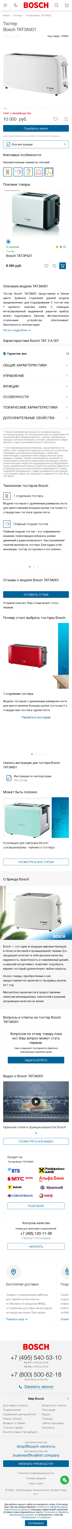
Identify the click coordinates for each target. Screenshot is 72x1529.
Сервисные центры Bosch (19, 1414)
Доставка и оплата (15, 1405)
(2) (64, 247)
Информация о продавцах (36, 1517)
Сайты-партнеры (53, 1423)
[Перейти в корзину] (66, 5)
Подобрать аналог (36, 128)
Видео (46, 1414)
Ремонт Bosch (12, 1418)
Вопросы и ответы (54, 1405)
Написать (36, 1246)
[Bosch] (36, 5)
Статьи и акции (13, 1427)
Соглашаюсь (36, 1523)
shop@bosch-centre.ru (36, 1446)
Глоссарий (48, 1409)
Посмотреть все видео (36, 1141)
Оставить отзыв (36, 594)
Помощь (47, 1418)
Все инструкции (22, 144)
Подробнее (36, 1206)
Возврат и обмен (14, 1423)
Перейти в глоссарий (36, 717)
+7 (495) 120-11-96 (36, 1233)
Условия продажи (36, 1478)
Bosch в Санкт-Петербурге (20, 1432)
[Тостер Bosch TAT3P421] (36, 214)
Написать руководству (36, 1463)
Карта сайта (36, 1483)
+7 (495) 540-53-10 (36, 1358)
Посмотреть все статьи (36, 862)
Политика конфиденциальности (36, 1473)
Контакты (48, 1427)
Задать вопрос (36, 1060)
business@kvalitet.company (36, 1455)
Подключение (12, 1409)
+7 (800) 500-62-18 (36, 1375)
